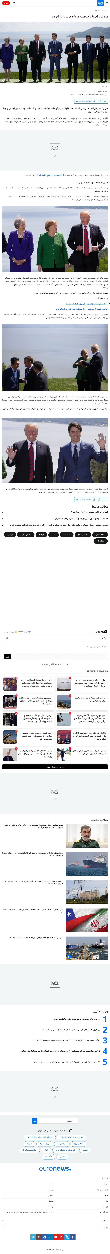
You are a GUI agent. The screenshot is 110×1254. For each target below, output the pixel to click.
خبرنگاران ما (104, 1212)
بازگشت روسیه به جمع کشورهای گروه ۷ (49, 175)
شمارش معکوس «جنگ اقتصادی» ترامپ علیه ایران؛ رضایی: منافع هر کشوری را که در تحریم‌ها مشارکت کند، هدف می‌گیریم (59, 525)
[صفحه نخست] (107, 10)
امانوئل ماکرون (25, 534)
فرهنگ (51, 1201)
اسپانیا (29, 1143)
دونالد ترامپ (100, 534)
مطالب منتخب (99, 820)
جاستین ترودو (83, 534)
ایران (46, 1150)
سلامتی (62, 1156)
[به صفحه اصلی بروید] (100, 3)
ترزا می (10, 534)
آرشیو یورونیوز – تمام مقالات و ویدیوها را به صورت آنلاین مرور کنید (30, 1212)
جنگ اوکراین (78, 1143)
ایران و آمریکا (45, 1143)
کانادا (53, 534)
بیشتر (106, 1227)
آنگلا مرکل (100, 541)
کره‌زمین (50, 1190)
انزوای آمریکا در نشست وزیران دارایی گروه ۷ (89, 512)
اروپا (106, 1184)
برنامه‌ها (50, 1206)
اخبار (101, 11)
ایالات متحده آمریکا (29, 1150)
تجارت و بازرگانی (102, 1190)
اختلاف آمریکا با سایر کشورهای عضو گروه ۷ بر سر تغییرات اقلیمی (81, 518)
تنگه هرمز (48, 1156)
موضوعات (104, 1178)
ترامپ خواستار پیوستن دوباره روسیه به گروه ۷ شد (86, 304)
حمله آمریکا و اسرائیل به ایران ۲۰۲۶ (39, 1137)
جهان (95, 11)
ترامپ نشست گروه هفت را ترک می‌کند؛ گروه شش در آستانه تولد (81, 309)
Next (106, 1195)
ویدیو (106, 1206)
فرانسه (41, 534)
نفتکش (85, 1150)
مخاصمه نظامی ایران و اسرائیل (71, 1137)
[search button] (34, 1121)
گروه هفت (66, 534)
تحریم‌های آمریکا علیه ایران (65, 1150)
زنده (6, 3)
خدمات (105, 1220)
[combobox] (55, 1121)
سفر (106, 1201)
